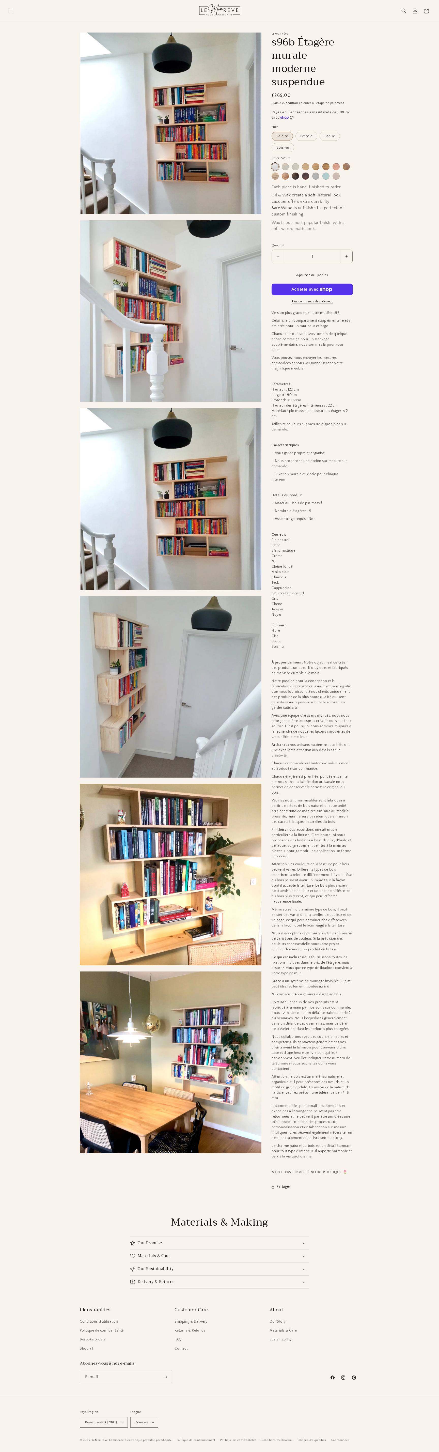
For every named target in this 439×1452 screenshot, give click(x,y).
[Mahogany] (305, 176)
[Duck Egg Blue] (326, 176)
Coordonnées (340, 1440)
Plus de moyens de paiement (312, 301)
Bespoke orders (92, 1339)
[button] (10, 11)
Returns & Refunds (190, 1331)
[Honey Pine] (305, 166)
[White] (275, 166)
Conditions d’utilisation (276, 1440)
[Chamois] (346, 166)
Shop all (86, 1349)
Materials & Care (283, 1331)
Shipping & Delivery (191, 1322)
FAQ (178, 1339)
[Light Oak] (315, 166)
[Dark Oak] (326, 166)
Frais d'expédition (285, 103)
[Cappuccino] (285, 176)
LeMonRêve (100, 1440)
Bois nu (282, 148)
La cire (282, 136)
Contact (181, 1349)
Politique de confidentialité (102, 1331)
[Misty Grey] (315, 176)
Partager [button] (283, 1187)
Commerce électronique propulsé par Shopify (140, 1440)
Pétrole (306, 136)
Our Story (278, 1322)
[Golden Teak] (336, 166)
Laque (329, 136)
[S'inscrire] (165, 1377)
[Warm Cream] (295, 166)
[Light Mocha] (275, 176)
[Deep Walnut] (295, 176)
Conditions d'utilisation (99, 1322)
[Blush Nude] (336, 176)
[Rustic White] (285, 166)
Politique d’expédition (311, 1440)
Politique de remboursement (196, 1440)
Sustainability (281, 1339)
